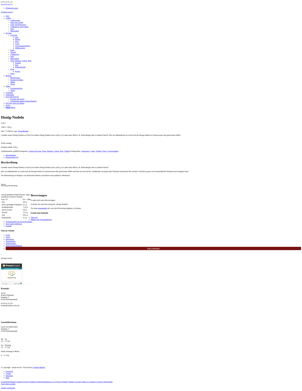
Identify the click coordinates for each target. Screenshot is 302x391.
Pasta (104, 151)
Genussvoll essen (35, 151)
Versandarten (10, 241)
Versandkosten (23, 131)
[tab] (153, 155)
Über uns (34, 217)
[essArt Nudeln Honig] (10, 112)
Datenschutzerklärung (14, 246)
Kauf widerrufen (153, 248)
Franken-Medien (39, 367)
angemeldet (42, 208)
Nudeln (67, 151)
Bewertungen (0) (12, 157)
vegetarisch (85, 151)
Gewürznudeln (112, 151)
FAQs (8, 237)
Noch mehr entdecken (14, 224)
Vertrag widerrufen (8, 388)
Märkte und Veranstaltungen (41, 220)
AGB (8, 235)
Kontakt (9, 226)
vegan (92, 151)
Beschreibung (11, 155)
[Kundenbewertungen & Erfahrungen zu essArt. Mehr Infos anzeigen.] (11, 284)
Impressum (10, 239)
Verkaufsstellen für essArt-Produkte (19, 222)
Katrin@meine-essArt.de (7, 4)
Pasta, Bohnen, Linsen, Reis (52, 151)
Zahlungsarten (11, 244)
